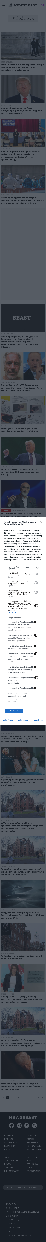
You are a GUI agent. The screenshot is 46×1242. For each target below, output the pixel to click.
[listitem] (23, 568)
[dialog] (23, 621)
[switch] (36, 574)
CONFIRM (14, 710)
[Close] (41, 522)
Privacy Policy (37, 720)
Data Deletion (8, 720)
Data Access (23, 720)
